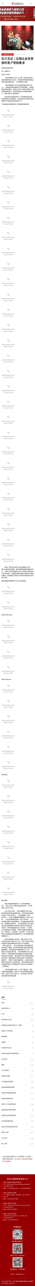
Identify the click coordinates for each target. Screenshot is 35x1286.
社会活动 (4, 1059)
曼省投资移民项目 (7, 54)
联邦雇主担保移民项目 (8, 1115)
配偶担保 (4, 1036)
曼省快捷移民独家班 (8, 1087)
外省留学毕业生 (6, 1048)
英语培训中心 (5, 1008)
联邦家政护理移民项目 (8, 1110)
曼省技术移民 (5, 1076)
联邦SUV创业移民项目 (8, 1104)
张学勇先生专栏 (6, 1019)
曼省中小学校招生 (7, 1031)
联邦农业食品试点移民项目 (10, 1053)
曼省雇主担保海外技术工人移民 (11, 1025)
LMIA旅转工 (5, 1070)
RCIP (3, 1014)
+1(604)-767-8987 (11, 1209)
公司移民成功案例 (7, 1081)
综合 (2, 1003)
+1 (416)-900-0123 (12, 1220)
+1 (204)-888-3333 (12, 1188)
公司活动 (4, 1138)
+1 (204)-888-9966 (24, 1188)
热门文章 (4, 1143)
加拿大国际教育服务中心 (22, 1281)
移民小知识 (5, 1132)
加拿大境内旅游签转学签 (9, 1126)
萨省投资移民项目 (7, 1121)
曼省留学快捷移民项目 (8, 1093)
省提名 (3, 1042)
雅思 (2, 1065)
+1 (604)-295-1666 (12, 1199)
